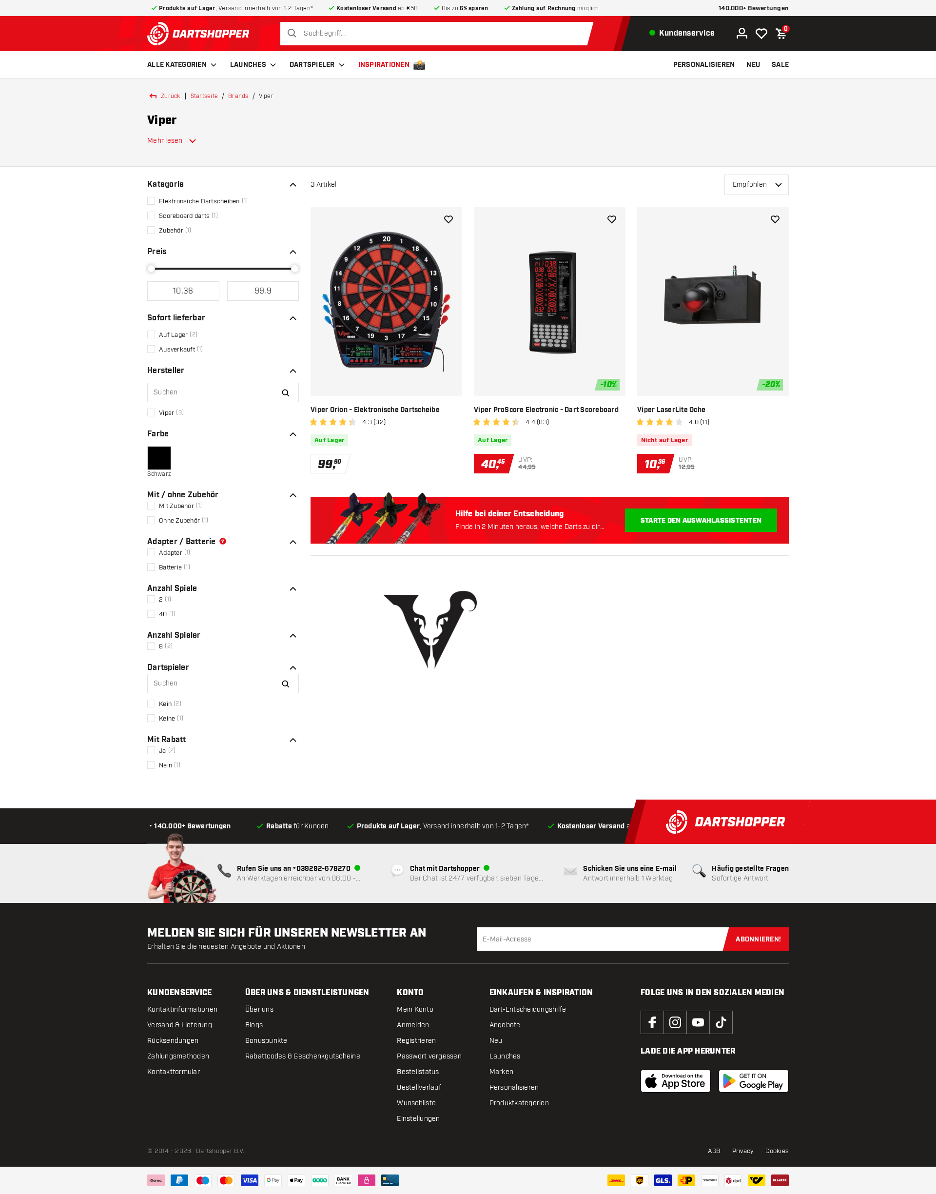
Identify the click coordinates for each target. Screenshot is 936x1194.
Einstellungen (418, 1119)
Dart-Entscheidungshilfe (527, 1009)
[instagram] (675, 1022)
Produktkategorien (519, 1103)
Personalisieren (514, 1087)
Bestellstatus (418, 1072)
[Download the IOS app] (676, 1081)
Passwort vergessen (429, 1056)
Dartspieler (312, 64)
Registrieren (416, 1041)
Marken (501, 1072)
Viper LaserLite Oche (671, 410)
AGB (714, 1151)
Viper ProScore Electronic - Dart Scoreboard (546, 410)
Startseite (204, 96)
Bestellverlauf (419, 1087)
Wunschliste (416, 1103)
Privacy (743, 1151)
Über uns (259, 1009)
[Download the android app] (754, 1081)
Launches (248, 64)
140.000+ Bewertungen (754, 8)
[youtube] (698, 1022)
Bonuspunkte (266, 1041)
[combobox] (439, 33)
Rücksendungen (172, 1041)
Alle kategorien (177, 64)
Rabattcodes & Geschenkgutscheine (302, 1056)
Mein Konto (415, 1009)
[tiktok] (721, 1022)
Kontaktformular (173, 1072)
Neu (496, 1041)
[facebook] (652, 1022)
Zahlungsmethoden (178, 1056)
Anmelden (413, 1025)
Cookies (777, 1151)
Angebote (505, 1025)
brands (238, 96)
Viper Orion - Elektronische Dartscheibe (375, 410)
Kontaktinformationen (182, 1009)
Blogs (254, 1025)
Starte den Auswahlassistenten (701, 520)
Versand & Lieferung (179, 1025)
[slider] (151, 269)
